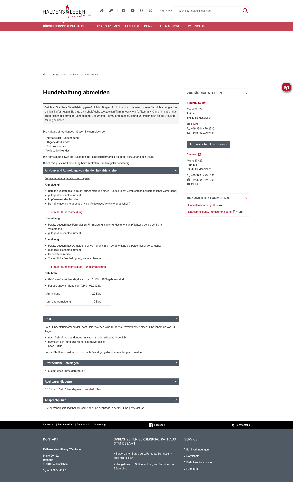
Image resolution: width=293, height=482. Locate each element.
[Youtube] (132, 10)
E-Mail (193, 124)
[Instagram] (142, 10)
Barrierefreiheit (66, 424)
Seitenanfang (243, 425)
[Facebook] (123, 10)
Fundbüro (192, 468)
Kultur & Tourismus (104, 26)
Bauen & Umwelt (170, 26)
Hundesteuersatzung (199, 205)
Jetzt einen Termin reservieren (208, 144)
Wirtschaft (197, 26)
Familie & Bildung (138, 26)
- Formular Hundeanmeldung (65, 212)
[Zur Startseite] (67, 11)
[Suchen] (245, 11)
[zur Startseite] (101, 10)
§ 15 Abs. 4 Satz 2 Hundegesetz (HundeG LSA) (73, 389)
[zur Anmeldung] (111, 10)
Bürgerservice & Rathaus (63, 26)
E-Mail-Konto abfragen (199, 462)
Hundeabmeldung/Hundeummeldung (209, 211)
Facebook (159, 425)
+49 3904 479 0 (56, 470)
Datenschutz (83, 424)
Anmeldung (100, 424)
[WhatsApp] (151, 10)
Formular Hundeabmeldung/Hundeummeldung (78, 266)
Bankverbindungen (197, 449)
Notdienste (192, 456)
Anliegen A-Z (91, 74)
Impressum (49, 424)
